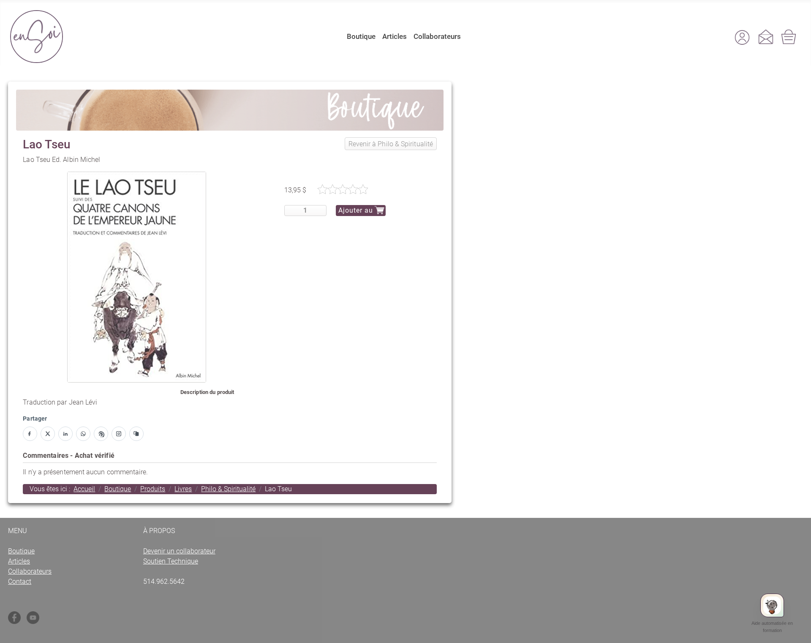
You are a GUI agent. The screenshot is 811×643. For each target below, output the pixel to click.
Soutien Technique (170, 561)
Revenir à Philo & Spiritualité (390, 144)
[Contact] (765, 36)
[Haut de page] (796, 631)
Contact (19, 581)
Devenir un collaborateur (179, 551)
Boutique (361, 36)
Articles (394, 36)
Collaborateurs (437, 36)
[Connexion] (742, 36)
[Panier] (789, 36)
